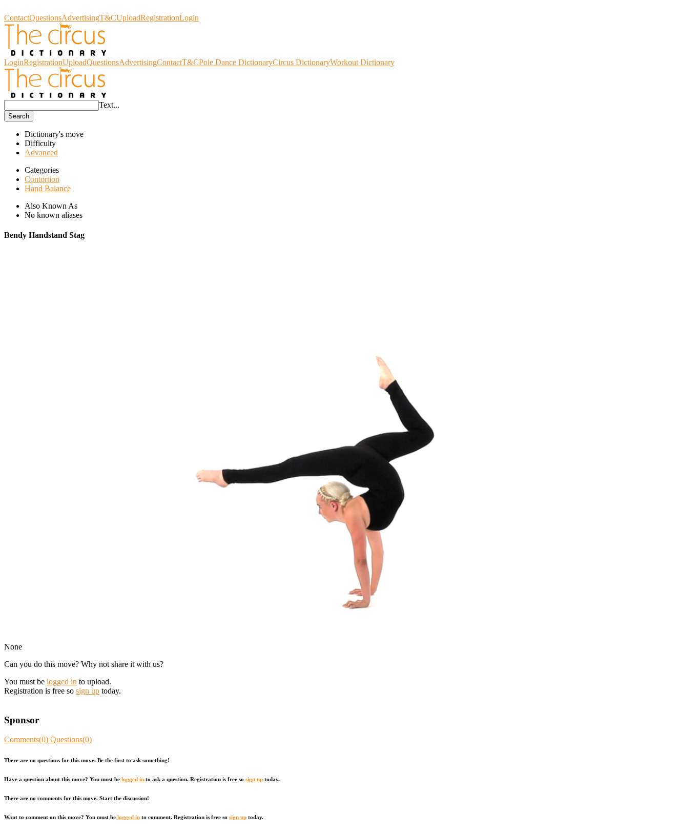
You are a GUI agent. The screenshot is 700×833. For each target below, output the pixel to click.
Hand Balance (48, 188)
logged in (62, 681)
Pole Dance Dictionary (236, 62)
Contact (16, 17)
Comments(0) (27, 739)
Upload (128, 17)
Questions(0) (71, 739)
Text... (109, 104)
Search (18, 116)
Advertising (80, 17)
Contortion (42, 179)
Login (189, 17)
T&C (107, 17)
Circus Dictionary (32, 8)
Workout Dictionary (362, 62)
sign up (87, 690)
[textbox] (51, 105)
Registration (159, 17)
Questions (45, 17)
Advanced (41, 152)
